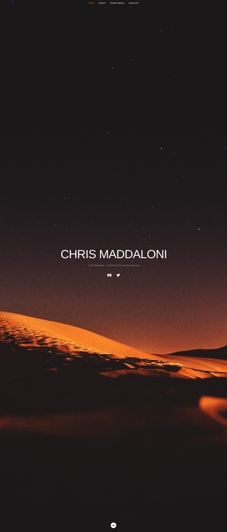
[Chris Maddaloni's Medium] (109, 275)
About (102, 3)
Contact (134, 3)
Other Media (117, 3)
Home (91, 3)
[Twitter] (118, 275)
